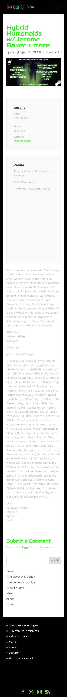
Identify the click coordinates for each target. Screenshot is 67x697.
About (10, 598)
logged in (27, 547)
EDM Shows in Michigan (20, 577)
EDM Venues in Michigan (21, 582)
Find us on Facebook (21, 658)
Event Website (22, 141)
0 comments (53, 52)
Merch (10, 593)
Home (9, 571)
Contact (11, 604)
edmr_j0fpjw (17, 52)
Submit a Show (15, 588)
